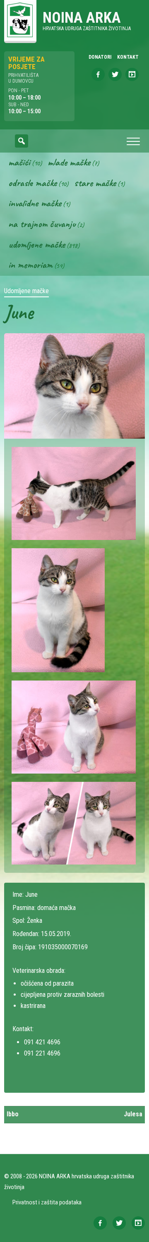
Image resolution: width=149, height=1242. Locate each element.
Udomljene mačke (36, 244)
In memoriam (30, 264)
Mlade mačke (69, 162)
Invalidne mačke (34, 203)
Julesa (133, 1114)
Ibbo (13, 1114)
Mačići (19, 162)
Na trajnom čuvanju (41, 223)
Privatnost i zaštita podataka (47, 1202)
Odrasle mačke (32, 183)
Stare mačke (95, 183)
